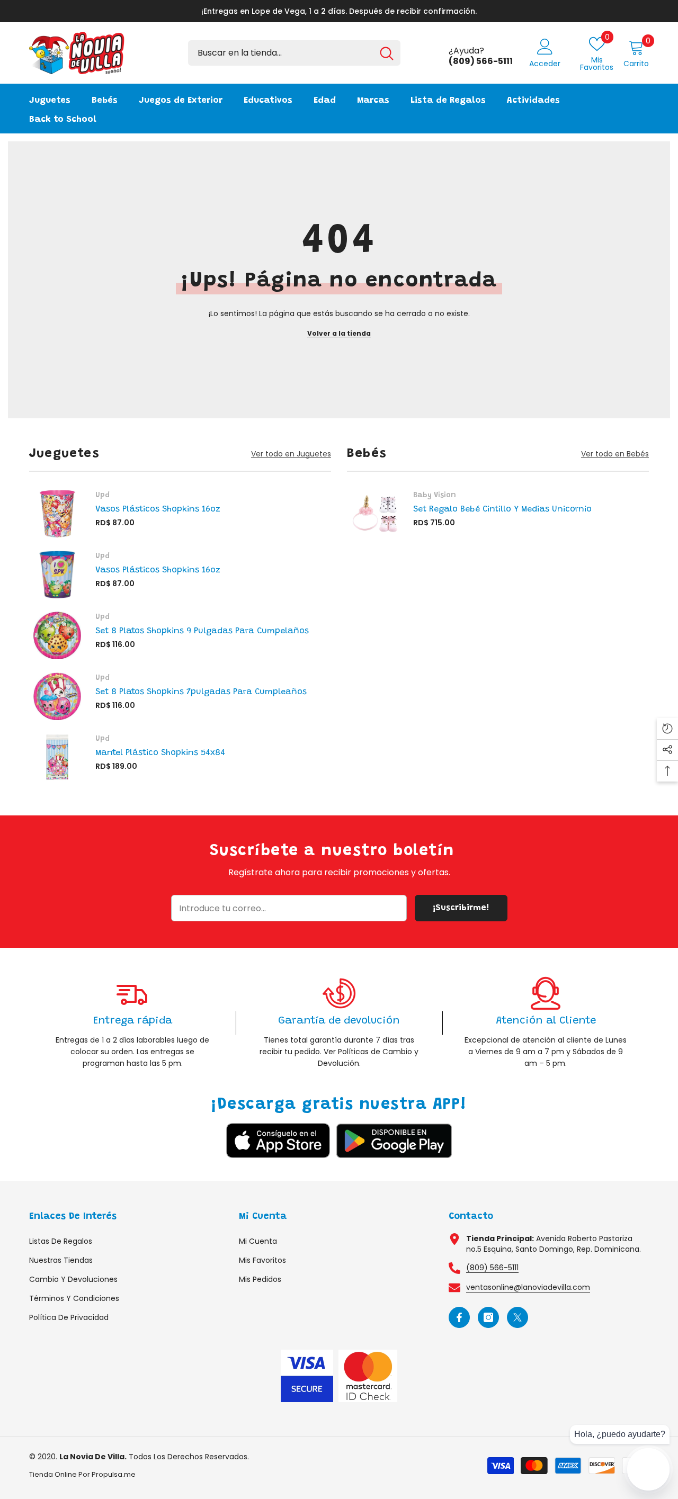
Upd (102, 495)
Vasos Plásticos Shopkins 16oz (157, 509)
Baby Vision (434, 495)
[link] (132, 1022)
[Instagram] (488, 1317)
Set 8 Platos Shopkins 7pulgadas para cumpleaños (201, 692)
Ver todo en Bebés (615, 454)
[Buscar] (294, 53)
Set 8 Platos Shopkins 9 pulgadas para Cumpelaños (202, 631)
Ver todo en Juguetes (291, 454)
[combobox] (280, 53)
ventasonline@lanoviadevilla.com (528, 1287)
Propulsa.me (114, 1474)
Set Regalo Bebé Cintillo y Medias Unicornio (502, 509)
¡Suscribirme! (461, 908)
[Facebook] (459, 1317)
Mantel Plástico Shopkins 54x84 (160, 753)
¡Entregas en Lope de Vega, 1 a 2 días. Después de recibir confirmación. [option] (339, 11)
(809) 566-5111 (492, 1267)
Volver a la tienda (339, 333)
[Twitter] (517, 1317)
